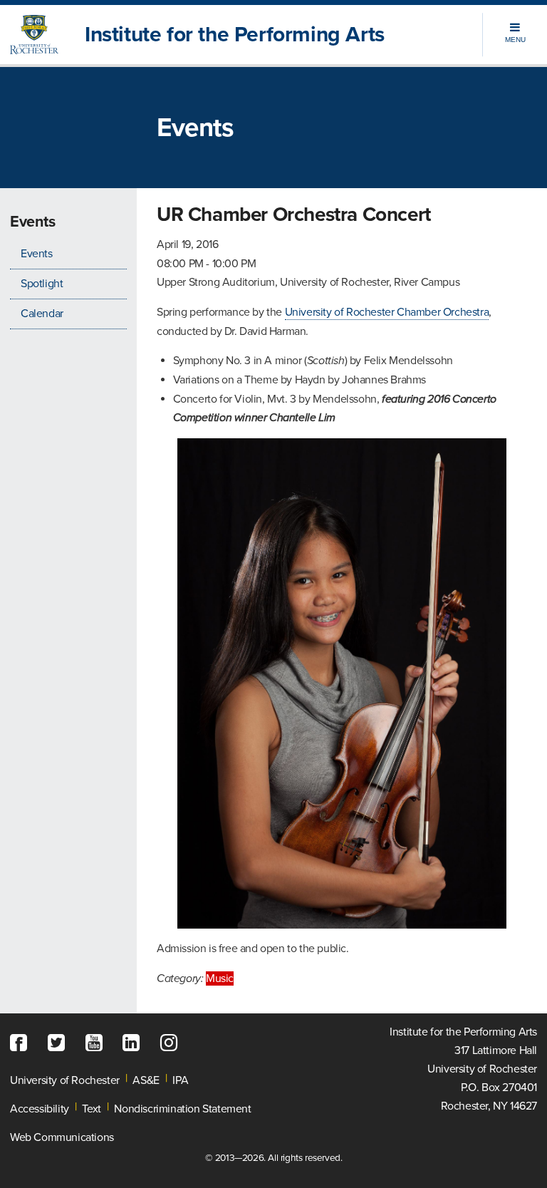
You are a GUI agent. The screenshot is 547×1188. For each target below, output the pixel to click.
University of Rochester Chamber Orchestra (387, 312)
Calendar (42, 313)
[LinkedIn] (135, 1043)
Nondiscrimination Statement (182, 1109)
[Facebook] (22, 1043)
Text (91, 1109)
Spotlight (42, 284)
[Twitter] (60, 1043)
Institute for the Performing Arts (235, 34)
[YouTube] (97, 1043)
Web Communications (62, 1137)
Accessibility (39, 1109)
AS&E (145, 1080)
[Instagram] (172, 1043)
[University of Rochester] (37, 34)
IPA (180, 1080)
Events (37, 254)
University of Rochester (65, 1080)
